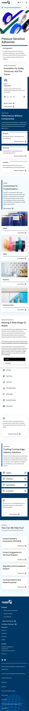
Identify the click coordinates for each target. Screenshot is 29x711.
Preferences (8, 363)
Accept (7, 359)
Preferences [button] (7, 354)
